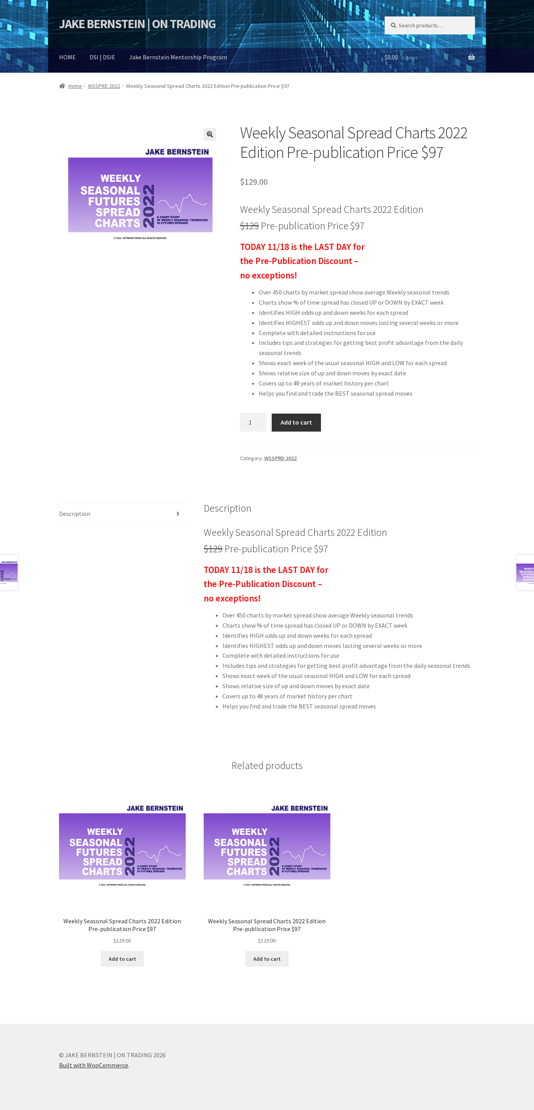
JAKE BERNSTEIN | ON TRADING (137, 24)
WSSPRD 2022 (104, 85)
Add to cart (296, 422)
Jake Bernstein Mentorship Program (178, 57)
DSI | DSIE (102, 57)
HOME (67, 57)
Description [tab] (74, 514)
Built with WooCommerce (93, 1065)
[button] (210, 134)
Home (75, 85)
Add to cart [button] (122, 958)
